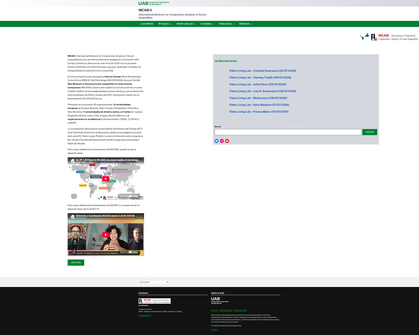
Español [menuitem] (146, 282)
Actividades (206, 24)
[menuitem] (154, 282)
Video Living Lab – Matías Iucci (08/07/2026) (258, 98)
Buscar (218, 126)
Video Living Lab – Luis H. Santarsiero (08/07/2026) (262, 91)
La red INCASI (146, 24)
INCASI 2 (145, 10)
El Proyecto (164, 24)
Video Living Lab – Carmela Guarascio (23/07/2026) (262, 70)
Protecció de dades (226, 310)
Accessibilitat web (240, 310)
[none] (154, 282)
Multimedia (244, 24)
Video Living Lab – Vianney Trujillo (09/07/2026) (260, 77)
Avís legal (214, 310)
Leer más (76, 262)
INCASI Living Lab (185, 24)
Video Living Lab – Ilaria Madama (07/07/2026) (259, 105)
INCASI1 (111, 67)
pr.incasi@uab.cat (145, 315)
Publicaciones (225, 24)
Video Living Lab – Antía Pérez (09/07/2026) (258, 84)
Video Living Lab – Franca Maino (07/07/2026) (258, 111)
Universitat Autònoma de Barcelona (154, 3)
